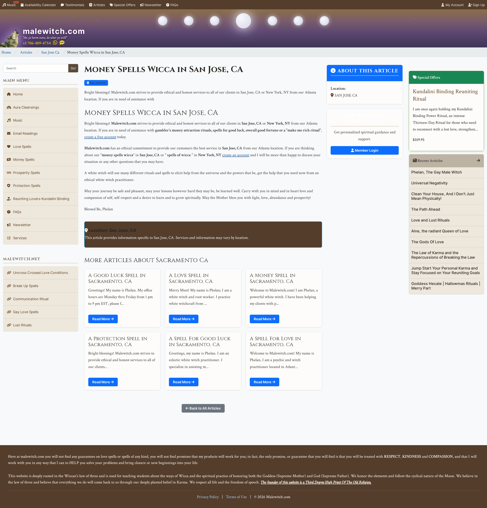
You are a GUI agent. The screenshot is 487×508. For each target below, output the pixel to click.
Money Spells (23, 160)
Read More (101, 319)
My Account (454, 5)
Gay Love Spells (25, 312)
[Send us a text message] (62, 43)
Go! (73, 68)
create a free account (100, 136)
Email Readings (24, 133)
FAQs (173, 5)
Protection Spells (26, 186)
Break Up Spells (25, 286)
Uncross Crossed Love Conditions (40, 273)
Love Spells (21, 147)
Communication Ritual (30, 299)
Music (12, 4)
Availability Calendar (40, 5)
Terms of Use (236, 496)
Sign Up (478, 5)
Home (6, 52)
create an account (235, 155)
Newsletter (152, 5)
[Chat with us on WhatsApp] (55, 43)
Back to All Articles (205, 408)
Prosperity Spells (26, 173)
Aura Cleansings (25, 107)
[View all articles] (478, 160)
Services (19, 238)
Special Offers (124, 5)
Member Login (366, 150)
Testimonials (74, 5)
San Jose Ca (50, 52)
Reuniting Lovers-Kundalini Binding (40, 199)
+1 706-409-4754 (37, 43)
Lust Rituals (22, 325)
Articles (98, 5)
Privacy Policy (208, 496)
